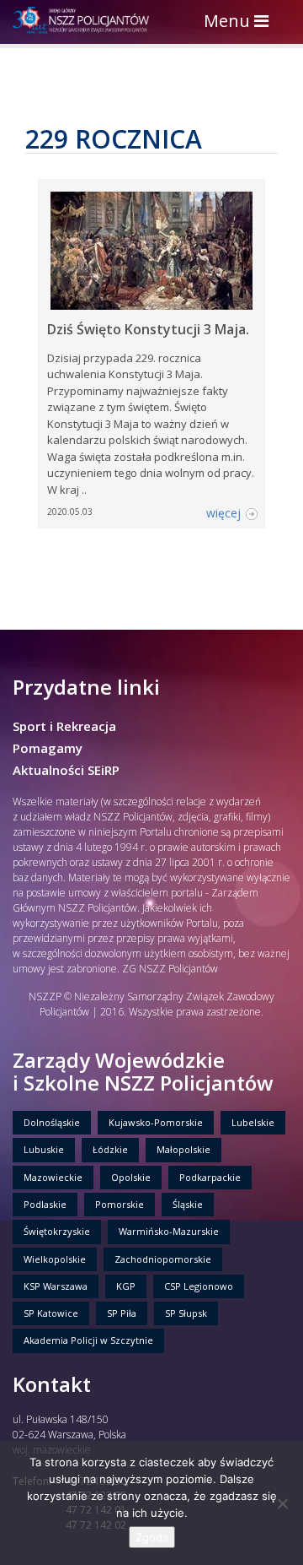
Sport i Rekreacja (64, 726)
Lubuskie (44, 1149)
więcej (223, 512)
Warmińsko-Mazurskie (169, 1231)
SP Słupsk (186, 1313)
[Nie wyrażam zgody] (282, 1503)
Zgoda (152, 1537)
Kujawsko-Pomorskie (156, 1122)
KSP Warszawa (56, 1286)
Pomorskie (119, 1204)
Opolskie (131, 1177)
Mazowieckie (53, 1177)
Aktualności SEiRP (66, 769)
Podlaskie (45, 1204)
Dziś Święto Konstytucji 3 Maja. (148, 329)
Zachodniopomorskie (162, 1259)
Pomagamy (47, 747)
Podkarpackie (210, 1177)
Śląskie (188, 1204)
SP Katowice (51, 1313)
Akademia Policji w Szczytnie (88, 1340)
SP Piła (121, 1313)
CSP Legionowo (198, 1286)
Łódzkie (110, 1149)
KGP (126, 1286)
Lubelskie (252, 1122)
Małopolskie (183, 1149)
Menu (240, 22)
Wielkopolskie (55, 1259)
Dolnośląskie (52, 1122)
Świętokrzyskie (57, 1231)
